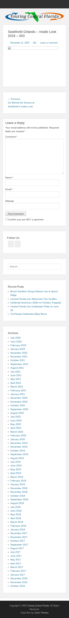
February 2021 (18, 390)
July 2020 (15, 416)
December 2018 (18, 488)
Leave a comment (49, 42)
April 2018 (15, 518)
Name (9, 177)
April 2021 (15, 383)
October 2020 (17, 405)
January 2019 (17, 484)
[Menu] (5, 4)
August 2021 (17, 367)
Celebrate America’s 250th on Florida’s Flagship (35, 302)
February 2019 (18, 480)
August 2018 (17, 503)
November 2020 (18, 401)
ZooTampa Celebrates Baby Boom (28, 314)
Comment (11, 136)
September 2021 (19, 364)
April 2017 (15, 563)
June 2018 (16, 510)
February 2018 (18, 525)
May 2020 (15, 424)
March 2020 (16, 431)
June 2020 (16, 420)
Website (9, 201)
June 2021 (16, 375)
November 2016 (18, 582)
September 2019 (19, 454)
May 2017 (15, 559)
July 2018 (15, 507)
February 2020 (18, 435)
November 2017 (18, 537)
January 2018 (17, 529)
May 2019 (15, 469)
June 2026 (16, 341)
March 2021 (16, 386)
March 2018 (16, 522)
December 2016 (18, 578)
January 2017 (17, 574)
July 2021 (15, 371)
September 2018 (19, 499)
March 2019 (16, 477)
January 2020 (17, 439)
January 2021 (17, 394)
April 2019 (15, 473)
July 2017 (15, 552)
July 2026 (15, 337)
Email (9, 189)
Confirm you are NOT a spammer (26, 219)
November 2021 (18, 356)
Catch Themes (41, 612)
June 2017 (16, 556)
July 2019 (15, 461)
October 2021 (17, 360)
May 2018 (15, 514)
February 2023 (18, 345)
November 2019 (18, 446)
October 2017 (17, 540)
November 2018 (18, 492)
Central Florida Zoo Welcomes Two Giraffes (33, 299)
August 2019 (17, 458)
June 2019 (16, 465)
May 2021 (15, 379)
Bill (34, 42)
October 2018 (17, 495)
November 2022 (18, 352)
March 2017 (16, 567)
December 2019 (18, 443)
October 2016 (17, 586)
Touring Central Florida (38, 605)
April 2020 (15, 428)
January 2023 (17, 349)
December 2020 (18, 397)
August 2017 (17, 548)
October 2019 (17, 450)
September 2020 (19, 409)
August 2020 (17, 413)
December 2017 (18, 533)
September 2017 (19, 544)
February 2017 (18, 570)
